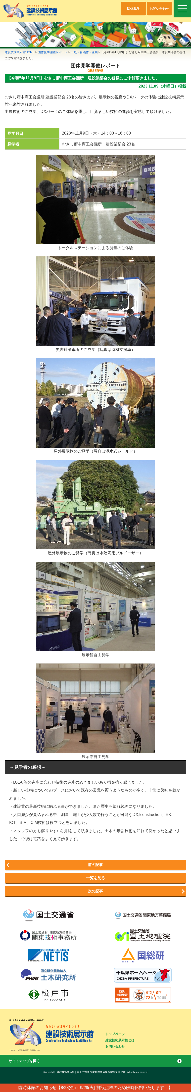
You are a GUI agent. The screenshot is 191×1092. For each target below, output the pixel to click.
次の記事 (95, 891)
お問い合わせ (159, 8)
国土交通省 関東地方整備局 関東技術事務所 (26, 1020)
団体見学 (133, 8)
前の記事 (95, 864)
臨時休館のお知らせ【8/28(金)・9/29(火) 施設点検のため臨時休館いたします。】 (95, 1087)
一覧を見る (95, 878)
